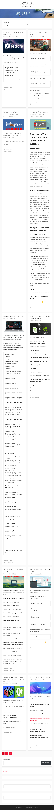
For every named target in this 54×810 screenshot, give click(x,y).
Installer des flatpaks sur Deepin (40, 677)
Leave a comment (36, 104)
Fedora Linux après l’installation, (13, 316)
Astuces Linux (8, 87)
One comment (9, 89)
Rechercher (6, 759)
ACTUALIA (27, 3)
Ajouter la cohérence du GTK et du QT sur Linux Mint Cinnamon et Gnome (13, 679)
